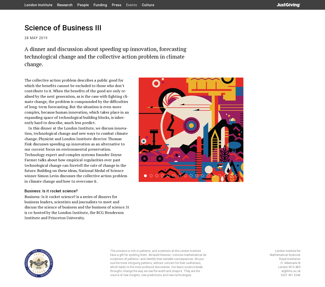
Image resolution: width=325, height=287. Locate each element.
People (83, 5)
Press (116, 5)
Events (131, 5)
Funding (100, 5)
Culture (148, 5)
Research (65, 5)
